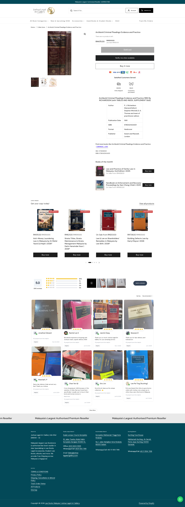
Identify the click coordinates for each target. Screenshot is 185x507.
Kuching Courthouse (135, 435)
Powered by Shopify (146, 503)
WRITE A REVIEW (140, 283)
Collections (41, 27)
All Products (35, 487)
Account (133, 10)
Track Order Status (38, 484)
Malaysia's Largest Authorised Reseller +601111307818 (92, 2)
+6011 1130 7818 (80, 449)
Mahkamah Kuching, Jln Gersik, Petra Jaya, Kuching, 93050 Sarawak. (139, 442)
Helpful (36, 342)
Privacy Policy (36, 475)
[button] (146, 10)
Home (33, 27)
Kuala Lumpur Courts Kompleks (75, 435)
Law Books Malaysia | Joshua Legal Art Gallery (62, 503)
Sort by (138, 296)
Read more (67, 396)
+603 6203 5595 (74, 446)
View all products (146, 203)
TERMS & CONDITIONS (39, 472)
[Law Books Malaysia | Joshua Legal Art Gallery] (44, 11)
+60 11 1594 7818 (146, 451)
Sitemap (34, 490)
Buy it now (125, 66)
